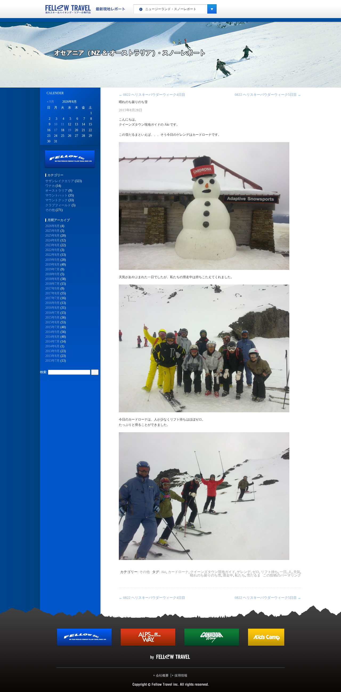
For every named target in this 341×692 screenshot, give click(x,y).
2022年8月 (52, 255)
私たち (240, 575)
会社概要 (162, 675)
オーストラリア (56, 190)
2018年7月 (52, 284)
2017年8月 (52, 293)
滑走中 (228, 575)
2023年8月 (52, 245)
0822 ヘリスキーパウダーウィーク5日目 (268, 95)
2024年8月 (52, 240)
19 (69, 130)
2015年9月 (52, 317)
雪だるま (254, 575)
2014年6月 (52, 346)
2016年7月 (52, 313)
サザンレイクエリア (59, 181)
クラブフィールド (58, 205)
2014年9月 (52, 332)
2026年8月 (52, 226)
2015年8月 (52, 322)
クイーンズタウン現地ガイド (212, 572)
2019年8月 (52, 264)
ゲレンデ (244, 572)
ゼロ (255, 572)
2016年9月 (52, 303)
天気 (296, 572)
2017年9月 (52, 288)
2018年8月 (52, 279)
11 (62, 124)
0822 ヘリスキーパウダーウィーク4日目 (152, 95)
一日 (283, 572)
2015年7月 (52, 327)
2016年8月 (52, 308)
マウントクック (56, 200)
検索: (43, 372)
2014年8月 (52, 337)
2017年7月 (52, 298)
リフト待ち (269, 572)
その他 (144, 572)
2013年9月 (52, 351)
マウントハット (56, 195)
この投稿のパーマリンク (282, 575)
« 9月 (50, 102)
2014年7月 (52, 341)
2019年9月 (52, 260)
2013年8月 (52, 356)
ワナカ (50, 186)
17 (55, 130)
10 (55, 124)
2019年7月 (52, 269)
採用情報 (180, 675)
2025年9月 (52, 231)
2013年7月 (52, 361)
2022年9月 (52, 250)
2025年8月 (52, 235)
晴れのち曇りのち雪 (205, 575)
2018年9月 (52, 274)
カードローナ (178, 572)
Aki (163, 572)
